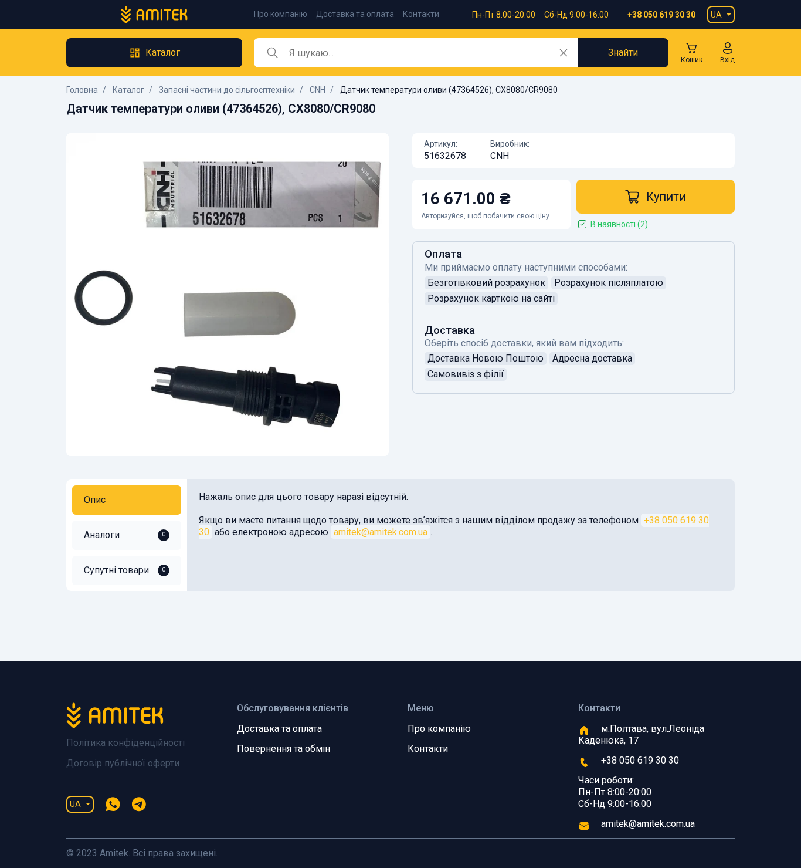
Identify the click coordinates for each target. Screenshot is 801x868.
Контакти (421, 14)
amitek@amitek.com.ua (380, 532)
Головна (82, 89)
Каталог (128, 89)
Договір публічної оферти (122, 763)
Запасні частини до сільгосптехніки (227, 89)
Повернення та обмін (283, 748)
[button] (727, 53)
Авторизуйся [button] (442, 216)
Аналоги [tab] (124, 535)
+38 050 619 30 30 (661, 14)
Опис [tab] (95, 499)
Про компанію (280, 14)
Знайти (623, 52)
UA (716, 14)
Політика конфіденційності (125, 742)
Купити (666, 197)
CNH (317, 89)
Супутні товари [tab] (124, 570)
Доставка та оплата (355, 14)
